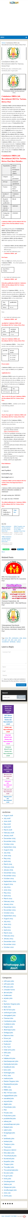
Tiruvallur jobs (9, 1167)
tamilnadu (12, 642)
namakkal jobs (9, 1098)
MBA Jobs (7, 1087)
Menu (2, 37)
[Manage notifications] (24, 1216)
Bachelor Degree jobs (12, 1004)
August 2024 (8, 884)
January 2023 (8, 939)
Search (5, 693)
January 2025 (8, 870)
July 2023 (7, 921)
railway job (7, 1121)
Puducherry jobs (10, 1116)
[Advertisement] (14, 21)
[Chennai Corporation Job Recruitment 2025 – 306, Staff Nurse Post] (14, 591)
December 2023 (9, 907)
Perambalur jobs (10, 1107)
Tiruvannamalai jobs (11, 1170)
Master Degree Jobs (11, 1081)
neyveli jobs (8, 1101)
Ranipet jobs (8, 1127)
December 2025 (9, 838)
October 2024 (9, 878)
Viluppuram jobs (9, 1187)
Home (3, 43)
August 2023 (8, 919)
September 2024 (10, 881)
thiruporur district (10, 1150)
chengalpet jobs (10, 1015)
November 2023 (10, 910)
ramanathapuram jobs (12, 1124)
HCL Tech (7, 1047)
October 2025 (9, 844)
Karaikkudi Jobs (9, 1067)
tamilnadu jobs (6, 70)
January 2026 (8, 835)
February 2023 (9, 936)
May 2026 (7, 824)
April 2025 (7, 861)
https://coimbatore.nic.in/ (11, 431)
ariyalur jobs (8, 998)
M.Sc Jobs (7, 1075)
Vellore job (8, 1184)
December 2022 (9, 941)
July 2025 (7, 853)
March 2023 (8, 933)
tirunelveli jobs (9, 1158)
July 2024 (7, 887)
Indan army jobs (9, 1050)
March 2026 (8, 830)
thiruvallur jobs (9, 1153)
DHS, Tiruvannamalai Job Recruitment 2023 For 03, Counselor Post (14, 579)
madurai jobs (8, 1078)
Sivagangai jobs (9, 1133)
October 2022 (9, 947)
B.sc (5, 1001)
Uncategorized (9, 1181)
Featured (7, 1044)
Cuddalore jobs (9, 1024)
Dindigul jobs (8, 1033)
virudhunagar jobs (10, 1190)
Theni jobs (7, 1147)
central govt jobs (10, 1013)
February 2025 (9, 867)
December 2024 (10, 873)
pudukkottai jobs (10, 1118)
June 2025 (7, 856)
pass (15, 640)
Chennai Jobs (8, 1018)
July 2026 (7, 818)
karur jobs (7, 1070)
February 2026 (9, 833)
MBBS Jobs (8, 1090)
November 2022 (10, 944)
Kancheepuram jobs (11, 1061)
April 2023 (7, 930)
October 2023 (9, 913)
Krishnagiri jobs (9, 1073)
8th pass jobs (7, 69)
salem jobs (8, 1130)
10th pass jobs (9, 981)
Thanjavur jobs (9, 1144)
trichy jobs (7, 1179)
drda (20, 638)
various (18, 642)
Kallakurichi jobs (9, 1058)
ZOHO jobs (8, 1196)
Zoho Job (7, 1193)
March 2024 (8, 898)
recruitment (5, 642)
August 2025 (8, 850)
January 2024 (8, 904)
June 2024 (7, 890)
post (19, 640)
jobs (12, 640)
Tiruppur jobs (8, 1164)
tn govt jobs (14, 70)
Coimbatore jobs (16, 69)
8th (10, 638)
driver (24, 638)
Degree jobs (8, 1027)
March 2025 (8, 864)
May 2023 (7, 927)
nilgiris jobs (8, 1104)
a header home (9, 990)
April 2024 (7, 896)
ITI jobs (6, 1055)
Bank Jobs (7, 1007)
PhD (5, 1110)
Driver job (7, 1038)
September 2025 (10, 847)
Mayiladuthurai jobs (11, 1084)
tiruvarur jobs (8, 1173)
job (9, 640)
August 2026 (8, 815)
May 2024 (7, 893)
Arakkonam (8, 995)
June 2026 (7, 821)
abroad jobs (8, 992)
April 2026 (7, 827)
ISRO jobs (7, 1053)
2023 (6, 638)
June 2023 (7, 924)
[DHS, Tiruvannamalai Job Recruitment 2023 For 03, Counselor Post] (14, 567)
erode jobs (8, 1041)
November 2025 (9, 841)
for (3, 640)
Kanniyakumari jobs (11, 1064)
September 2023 (10, 916)
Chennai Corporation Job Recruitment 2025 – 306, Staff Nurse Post (14, 603)
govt (6, 640)
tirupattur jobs (9, 1161)
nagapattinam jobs (10, 1096)
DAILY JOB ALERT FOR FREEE (9, 1216)
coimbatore (15, 638)
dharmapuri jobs (9, 1030)
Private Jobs (8, 1113)
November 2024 (10, 876)
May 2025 (7, 858)
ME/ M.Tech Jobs (10, 1093)
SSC (5, 1136)
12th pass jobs (9, 984)
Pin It (3, 552)
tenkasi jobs (8, 1141)
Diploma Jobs (8, 1035)
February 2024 (9, 901)
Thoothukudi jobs (10, 1156)
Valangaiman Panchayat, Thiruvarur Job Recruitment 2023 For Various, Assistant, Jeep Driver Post (13, 628)
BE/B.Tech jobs (9, 1010)
